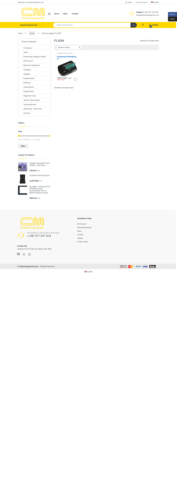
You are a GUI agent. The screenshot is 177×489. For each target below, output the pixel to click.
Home (56, 14)
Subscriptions (28, 87)
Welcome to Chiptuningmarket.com (31, 2)
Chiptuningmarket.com (28, 266)
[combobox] (92, 25)
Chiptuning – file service (32, 109)
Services (26, 113)
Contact (75, 14)
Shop (130, 2)
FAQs (79, 231)
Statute (80, 238)
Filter (23, 146)
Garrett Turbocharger (31, 100)
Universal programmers (65, 54)
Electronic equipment (31, 65)
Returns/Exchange (84, 227)
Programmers (61, 53)
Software (26, 83)
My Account (142, 2)
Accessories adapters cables (34, 57)
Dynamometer (28, 78)
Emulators (27, 70)
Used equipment (29, 104)
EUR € (171, 19)
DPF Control (28, 61)
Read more (75, 79)
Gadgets (26, 74)
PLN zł (171, 14)
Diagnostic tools (29, 96)
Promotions (27, 48)
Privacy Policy (82, 242)
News (25, 52)
